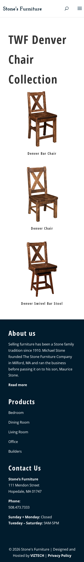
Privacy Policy (59, 555)
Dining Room (19, 422)
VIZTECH (37, 555)
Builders (15, 451)
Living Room (18, 432)
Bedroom (16, 412)
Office (13, 441)
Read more (17, 384)
